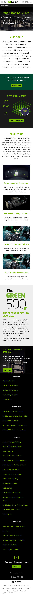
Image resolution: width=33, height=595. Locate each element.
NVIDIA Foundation (9, 540)
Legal (4, 588)
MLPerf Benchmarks (10, 483)
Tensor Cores (21, 430)
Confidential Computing (11, 421)
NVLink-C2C (23, 425)
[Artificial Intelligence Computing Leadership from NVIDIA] (13, 2)
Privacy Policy (7, 585)
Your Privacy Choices (21, 585)
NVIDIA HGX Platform (10, 390)
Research (21, 540)
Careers (16, 549)
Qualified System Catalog (11, 510)
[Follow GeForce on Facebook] (11, 577)
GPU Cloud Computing (10, 479)
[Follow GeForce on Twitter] (18, 577)
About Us (6, 526)
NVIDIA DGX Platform (10, 385)
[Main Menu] (2, 2)
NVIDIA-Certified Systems (12, 492)
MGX (26, 416)
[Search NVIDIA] (5, 2)
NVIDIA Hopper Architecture (12, 416)
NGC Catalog (7, 488)
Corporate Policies (24, 588)
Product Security (13, 591)
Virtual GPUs (7, 399)
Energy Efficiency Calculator (12, 474)
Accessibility (11, 588)
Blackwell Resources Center (12, 446)
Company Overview (18, 526)
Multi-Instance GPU (9, 425)
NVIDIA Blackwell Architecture (13, 411)
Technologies (7, 549)
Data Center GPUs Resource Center (15, 460)
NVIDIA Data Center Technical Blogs (15, 505)
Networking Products (10, 395)
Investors (6, 531)
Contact (23, 591)
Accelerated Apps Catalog (12, 442)
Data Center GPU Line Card (12, 456)
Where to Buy (7, 514)
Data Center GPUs (9, 381)
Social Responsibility (10, 545)
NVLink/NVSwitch (9, 430)
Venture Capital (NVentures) (12, 535)
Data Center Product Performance (14, 465)
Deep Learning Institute (11, 469)
